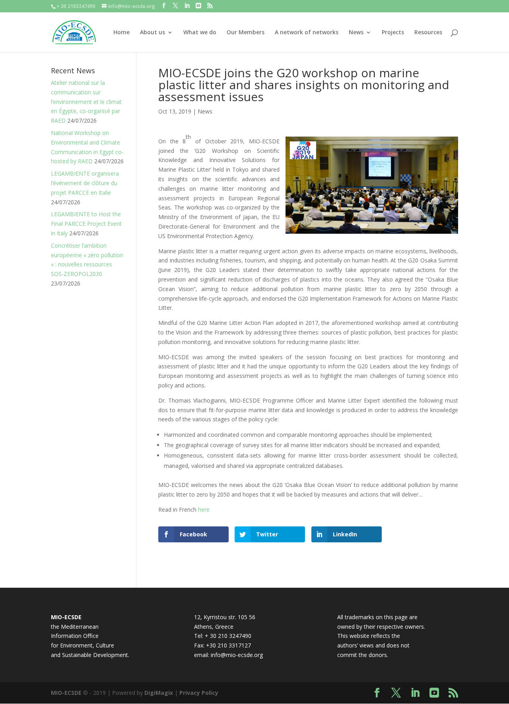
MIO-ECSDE (66, 692)
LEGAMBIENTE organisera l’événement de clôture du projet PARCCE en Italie (85, 183)
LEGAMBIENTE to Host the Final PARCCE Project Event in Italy (86, 223)
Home (121, 32)
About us (152, 32)
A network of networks (306, 32)
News (356, 32)
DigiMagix (158, 692)
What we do (199, 32)
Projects (393, 32)
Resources (428, 32)
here (204, 509)
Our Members (245, 32)
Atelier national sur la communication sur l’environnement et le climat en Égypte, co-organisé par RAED (86, 101)
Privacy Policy (198, 692)
